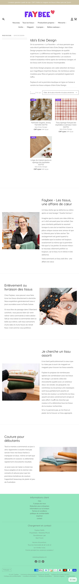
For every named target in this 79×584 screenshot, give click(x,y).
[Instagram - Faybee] (39, 556)
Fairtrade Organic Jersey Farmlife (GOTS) (41, 119)
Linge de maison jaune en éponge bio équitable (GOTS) (41, 157)
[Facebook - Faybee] (36, 556)
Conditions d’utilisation (30, 571)
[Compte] (72, 14)
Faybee (16, 569)
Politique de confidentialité (12, 571)
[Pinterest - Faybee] (43, 556)
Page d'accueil (6, 30)
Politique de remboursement (60, 569)
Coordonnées (70, 571)
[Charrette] (75, 14)
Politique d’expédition (45, 571)
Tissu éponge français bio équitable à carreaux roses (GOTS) (65, 120)
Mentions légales (59, 571)
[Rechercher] (3, 14)
